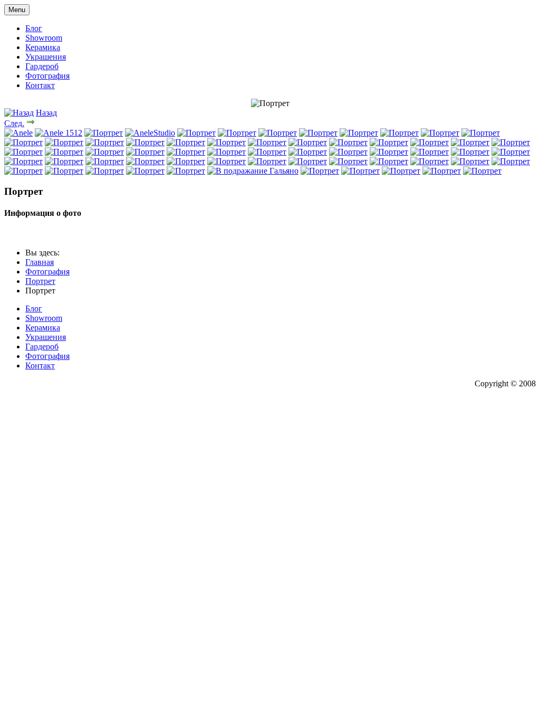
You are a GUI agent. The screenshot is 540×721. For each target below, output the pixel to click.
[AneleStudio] (150, 132)
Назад (46, 112)
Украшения (45, 56)
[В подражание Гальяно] (252, 170)
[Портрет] (103, 132)
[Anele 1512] (58, 132)
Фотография (47, 75)
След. (14, 123)
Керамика (42, 47)
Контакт (40, 85)
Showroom (43, 37)
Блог (33, 28)
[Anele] (18, 132)
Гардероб (42, 66)
